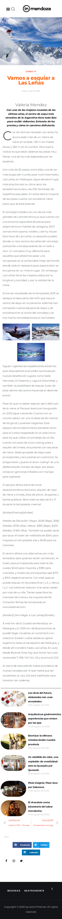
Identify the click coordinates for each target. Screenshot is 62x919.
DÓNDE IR (31, 71)
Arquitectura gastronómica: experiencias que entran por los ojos (44, 718)
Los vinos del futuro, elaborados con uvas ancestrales (40, 697)
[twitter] (21, 861)
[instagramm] (14, 861)
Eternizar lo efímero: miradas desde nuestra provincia (41, 740)
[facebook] (6, 861)
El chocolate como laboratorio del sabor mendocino (40, 806)
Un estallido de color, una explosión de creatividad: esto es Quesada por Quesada (43, 763)
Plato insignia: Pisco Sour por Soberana (43, 785)
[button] (8, 9)
